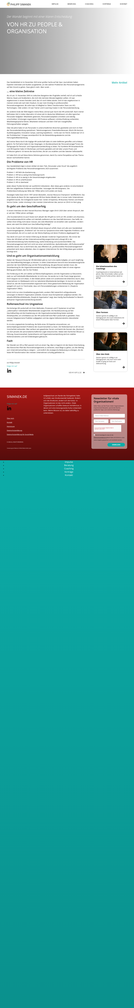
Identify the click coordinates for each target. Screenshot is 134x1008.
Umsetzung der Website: (12, 448)
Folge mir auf (12, 366)
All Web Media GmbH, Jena (25, 448)
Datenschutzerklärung (100, 437)
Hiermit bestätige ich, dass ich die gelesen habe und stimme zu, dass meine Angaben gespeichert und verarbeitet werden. (109, 437)
